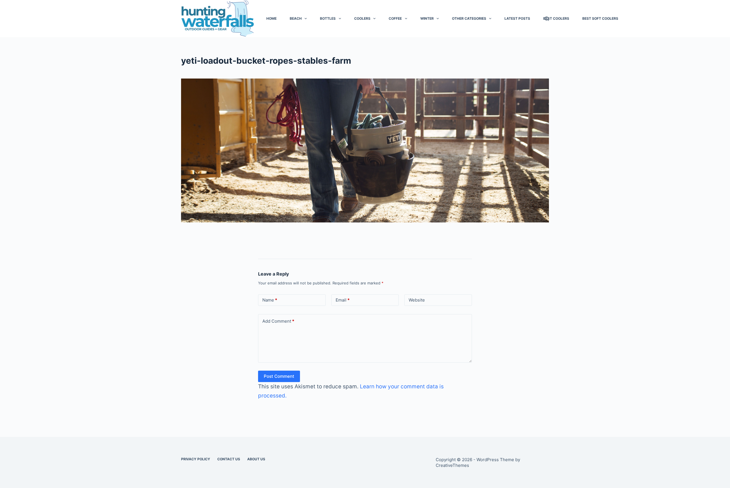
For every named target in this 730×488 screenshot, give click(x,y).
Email (343, 300)
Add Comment (278, 321)
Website (417, 300)
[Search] (547, 19)
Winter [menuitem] (427, 18)
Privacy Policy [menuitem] (195, 459)
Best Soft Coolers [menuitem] (600, 18)
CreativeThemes (452, 465)
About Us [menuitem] (256, 459)
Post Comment (279, 376)
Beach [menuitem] (296, 18)
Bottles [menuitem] (328, 18)
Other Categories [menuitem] (469, 18)
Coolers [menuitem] (362, 18)
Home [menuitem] (271, 18)
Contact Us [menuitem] (228, 459)
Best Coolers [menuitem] (556, 18)
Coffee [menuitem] (395, 18)
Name (269, 300)
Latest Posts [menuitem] (517, 18)
